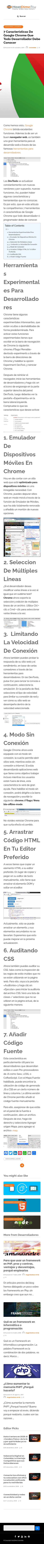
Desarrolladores (13, 26)
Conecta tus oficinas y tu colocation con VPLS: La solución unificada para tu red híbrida (15, 1479)
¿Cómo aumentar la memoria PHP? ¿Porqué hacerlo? (19, 1387)
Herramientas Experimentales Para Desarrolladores (21, 233)
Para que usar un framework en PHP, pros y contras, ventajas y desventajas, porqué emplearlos (22, 1265)
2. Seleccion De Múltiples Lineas (20, 242)
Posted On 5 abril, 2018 (13, 1333)
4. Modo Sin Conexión (16, 247)
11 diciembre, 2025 (11, 1467)
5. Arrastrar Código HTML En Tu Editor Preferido (22, 250)
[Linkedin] (25, 1536)
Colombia (32, 48)
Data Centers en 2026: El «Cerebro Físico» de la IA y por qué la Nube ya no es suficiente (16, 1440)
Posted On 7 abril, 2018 (13, 1275)
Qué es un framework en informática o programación (19, 1325)
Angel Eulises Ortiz (32, 1275)
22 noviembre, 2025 (12, 1486)
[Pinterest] (29, 1536)
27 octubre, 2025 (11, 1501)
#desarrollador (13, 1159)
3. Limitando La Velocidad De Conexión (23, 244)
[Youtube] (22, 1536)
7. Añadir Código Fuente (17, 257)
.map (14, 1130)
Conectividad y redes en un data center (14, 1495)
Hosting (9, 1185)
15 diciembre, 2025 (11, 1448)
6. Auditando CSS (15, 254)
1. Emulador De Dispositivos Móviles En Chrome (22, 238)
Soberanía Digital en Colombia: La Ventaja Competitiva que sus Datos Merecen (14, 1459)
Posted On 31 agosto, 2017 (14, 1395)
